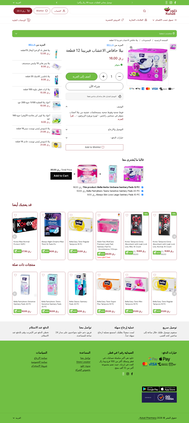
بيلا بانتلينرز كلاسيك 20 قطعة (37, 76)
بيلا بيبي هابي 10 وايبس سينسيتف (36, 63)
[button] (119, 76)
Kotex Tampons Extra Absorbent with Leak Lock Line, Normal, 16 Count (164, 244)
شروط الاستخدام (39, 366)
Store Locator (83, 362)
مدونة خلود (85, 366)
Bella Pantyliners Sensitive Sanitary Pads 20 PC (24, 302)
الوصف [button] (120, 106)
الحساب (57, 11)
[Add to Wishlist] (155, 215)
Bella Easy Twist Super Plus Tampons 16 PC (106, 302)
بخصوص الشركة (82, 370)
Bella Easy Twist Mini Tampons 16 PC (133, 302)
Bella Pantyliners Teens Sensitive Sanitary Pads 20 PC (113, 191)
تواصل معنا (85, 358)
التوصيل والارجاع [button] (115, 129)
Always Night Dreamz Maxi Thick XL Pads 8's (53, 242)
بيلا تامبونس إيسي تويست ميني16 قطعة (33, 128)
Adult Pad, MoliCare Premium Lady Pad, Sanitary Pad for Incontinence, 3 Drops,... (107, 245)
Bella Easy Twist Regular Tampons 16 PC (79, 242)
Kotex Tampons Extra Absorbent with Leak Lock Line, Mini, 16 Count (136, 244)
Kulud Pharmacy (148, 418)
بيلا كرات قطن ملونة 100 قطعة (36, 89)
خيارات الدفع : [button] (116, 137)
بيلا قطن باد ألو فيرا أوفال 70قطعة (35, 50)
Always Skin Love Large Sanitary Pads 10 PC (118, 194)
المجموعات (146, 40)
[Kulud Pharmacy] (170, 11)
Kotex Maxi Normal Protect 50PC (21, 242)
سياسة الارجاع (40, 358)
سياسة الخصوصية (39, 362)
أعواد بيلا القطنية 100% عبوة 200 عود (34, 102)
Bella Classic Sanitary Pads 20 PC (78, 302)
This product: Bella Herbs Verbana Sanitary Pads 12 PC (111, 187)
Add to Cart (61, 175)
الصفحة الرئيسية (161, 40)
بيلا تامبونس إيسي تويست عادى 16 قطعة (32, 141)
